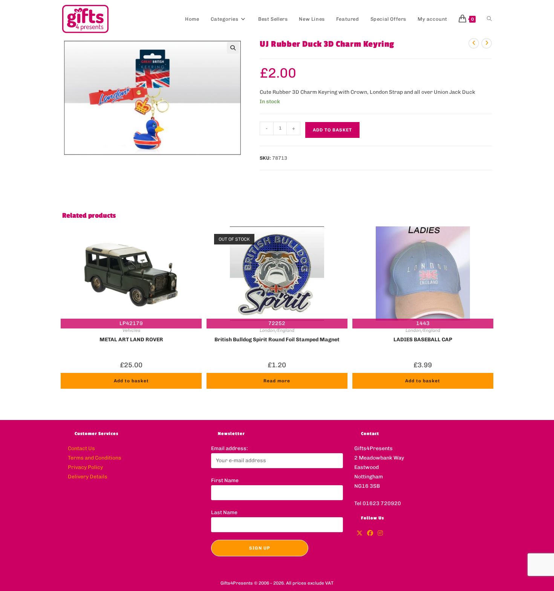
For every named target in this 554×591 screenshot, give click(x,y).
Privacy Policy (85, 467)
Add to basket (332, 130)
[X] (360, 533)
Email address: (229, 448)
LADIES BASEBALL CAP (422, 339)
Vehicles (131, 330)
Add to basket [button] (131, 380)
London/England (277, 330)
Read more (276, 380)
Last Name (224, 512)
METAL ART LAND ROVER (131, 339)
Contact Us (81, 448)
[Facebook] (370, 533)
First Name (225, 480)
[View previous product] (473, 43)
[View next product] (486, 43)
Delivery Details (87, 476)
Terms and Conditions (94, 458)
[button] (233, 48)
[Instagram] (380, 533)
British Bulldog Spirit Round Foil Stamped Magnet (277, 339)
